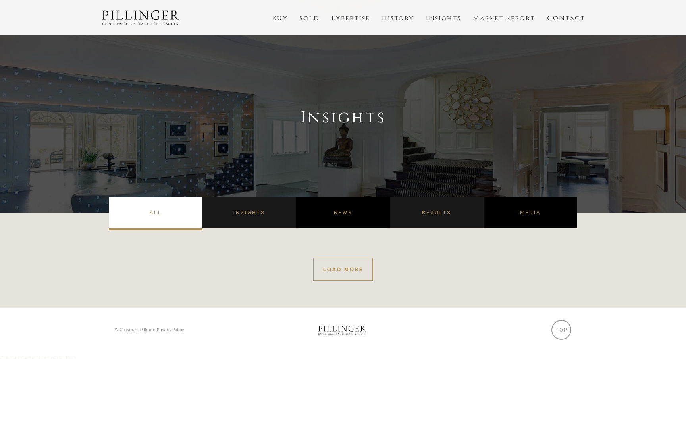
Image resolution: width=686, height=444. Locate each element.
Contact (566, 18)
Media (530, 212)
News (343, 212)
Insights (443, 18)
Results (436, 212)
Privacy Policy (170, 330)
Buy (280, 18)
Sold (310, 18)
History (398, 18)
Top (562, 329)
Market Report (504, 18)
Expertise (350, 18)
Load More (343, 269)
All (156, 212)
